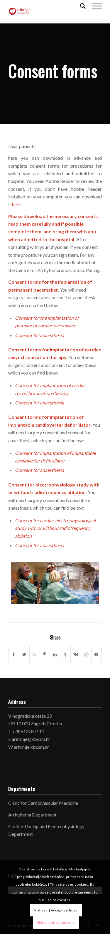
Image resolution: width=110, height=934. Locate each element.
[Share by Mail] (96, 654)
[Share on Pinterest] (45, 654)
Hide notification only (56, 922)
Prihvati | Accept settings (55, 910)
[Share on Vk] (76, 654)
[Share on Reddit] (86, 654)
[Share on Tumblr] (65, 654)
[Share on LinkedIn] (55, 654)
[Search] (80, 6)
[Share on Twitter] (24, 654)
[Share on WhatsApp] (35, 654)
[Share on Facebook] (14, 654)
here (16, 204)
